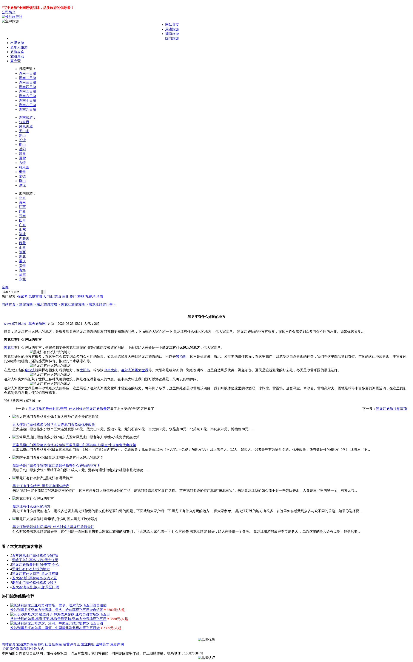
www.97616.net (15, 323)
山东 (22, 229)
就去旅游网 (37, 323)
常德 (22, 176)
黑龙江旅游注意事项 (391, 408)
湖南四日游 (27, 87)
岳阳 (22, 149)
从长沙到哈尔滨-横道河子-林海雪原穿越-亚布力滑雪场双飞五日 (58, 619)
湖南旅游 (172, 34)
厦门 (73, 296)
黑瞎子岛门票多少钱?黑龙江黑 (35, 560)
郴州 (22, 172)
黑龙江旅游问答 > (102, 304)
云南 (22, 216)
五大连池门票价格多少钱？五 (34, 578)
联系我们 (23, 649)
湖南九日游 (27, 109)
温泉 (22, 153)
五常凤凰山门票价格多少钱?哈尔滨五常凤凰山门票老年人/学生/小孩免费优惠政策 (74, 445)
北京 (22, 198)
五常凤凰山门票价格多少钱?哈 (35, 555)
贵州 (22, 265)
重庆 (22, 261)
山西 (22, 247)
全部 (5, 287)
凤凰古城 (26, 126)
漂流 (22, 185)
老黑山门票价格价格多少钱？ (34, 582)
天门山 (24, 131)
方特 (22, 163)
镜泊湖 (181, 356)
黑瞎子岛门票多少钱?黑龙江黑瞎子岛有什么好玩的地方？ (56, 465)
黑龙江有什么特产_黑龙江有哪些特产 (40, 486)
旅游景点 (17, 56)
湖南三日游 (27, 82)
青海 (22, 270)
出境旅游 (17, 43)
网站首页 (172, 24)
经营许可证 (71, 644)
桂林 (80, 296)
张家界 (24, 122)
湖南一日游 (27, 73)
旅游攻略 (17, 52)
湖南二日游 (27, 78)
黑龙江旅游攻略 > (75, 304)
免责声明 (117, 644)
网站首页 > (10, 304)
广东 (22, 225)
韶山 (22, 135)
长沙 (22, 140)
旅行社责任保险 (50, 644)
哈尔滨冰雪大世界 (134, 370)
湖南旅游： (27, 117)
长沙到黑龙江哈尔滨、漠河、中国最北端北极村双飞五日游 (55, 628)
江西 (22, 207)
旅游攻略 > (28, 304)
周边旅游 (172, 29)
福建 (22, 234)
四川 (22, 220)
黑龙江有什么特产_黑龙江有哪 (35, 573)
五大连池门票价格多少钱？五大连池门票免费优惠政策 (53, 424)
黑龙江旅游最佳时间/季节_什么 (35, 564)
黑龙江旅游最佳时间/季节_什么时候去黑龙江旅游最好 (69, 408)
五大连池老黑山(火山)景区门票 (35, 587)
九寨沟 (90, 296)
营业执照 (88, 644)
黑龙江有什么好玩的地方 (31, 506)
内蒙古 (24, 238)
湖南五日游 (27, 91)
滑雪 (22, 158)
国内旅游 (172, 38)
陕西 (22, 252)
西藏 (22, 243)
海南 (22, 202)
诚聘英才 (102, 644)
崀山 (22, 181)
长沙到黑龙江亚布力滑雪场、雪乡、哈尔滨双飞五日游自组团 (56, 610)
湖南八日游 (27, 105)
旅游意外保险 (26, 644)
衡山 (22, 144)
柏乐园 (24, 167)
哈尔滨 (30, 370)
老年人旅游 (19, 47)
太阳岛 (85, 370)
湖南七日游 (27, 100)
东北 (22, 279)
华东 (22, 275)
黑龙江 (9, 347)
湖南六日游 (27, 96)
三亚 (65, 296)
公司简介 (8, 12)
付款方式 (37, 649)
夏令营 (15, 61)
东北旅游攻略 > (49, 304)
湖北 (22, 256)
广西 (22, 211)
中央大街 (110, 370)
